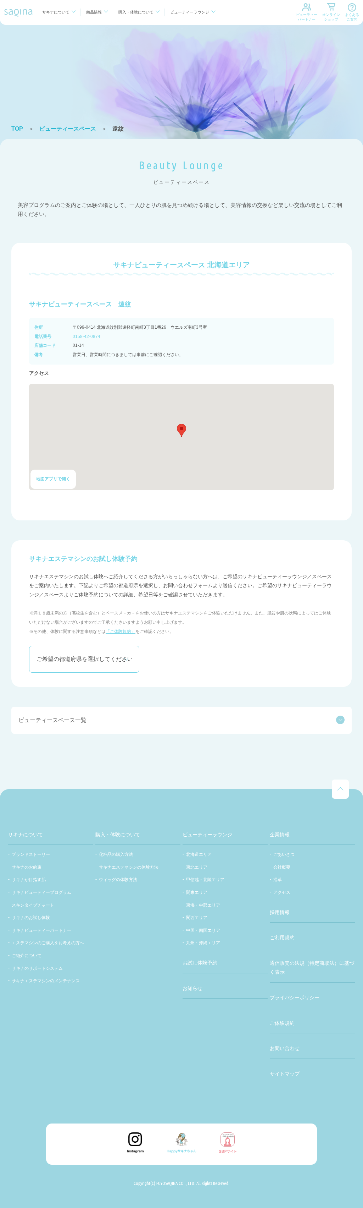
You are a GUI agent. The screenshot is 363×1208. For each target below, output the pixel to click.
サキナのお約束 (26, 867)
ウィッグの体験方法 (118, 879)
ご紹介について (26, 955)
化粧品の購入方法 (116, 854)
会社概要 (281, 867)
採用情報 (280, 912)
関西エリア (196, 917)
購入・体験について (135, 12)
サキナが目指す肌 (29, 879)
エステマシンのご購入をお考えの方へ (48, 942)
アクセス (281, 892)
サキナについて (55, 12)
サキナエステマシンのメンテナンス (46, 980)
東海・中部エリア (203, 905)
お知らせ (192, 988)
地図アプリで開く (53, 478)
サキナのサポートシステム (37, 968)
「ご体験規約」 (120, 631)
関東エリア (196, 892)
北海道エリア (199, 854)
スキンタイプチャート (33, 905)
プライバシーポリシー (294, 997)
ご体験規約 (282, 1023)
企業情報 (280, 834)
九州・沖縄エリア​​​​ (203, 942)
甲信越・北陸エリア (205, 879)
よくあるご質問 (352, 17)
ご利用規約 (282, 937)
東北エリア (196, 867)
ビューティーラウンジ (189, 12)
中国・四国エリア (203, 930)
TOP (17, 129)
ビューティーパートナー (306, 17)
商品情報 (94, 12)
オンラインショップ (331, 17)
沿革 (277, 879)
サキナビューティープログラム (41, 892)
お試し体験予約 (200, 963)
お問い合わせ (285, 1048)
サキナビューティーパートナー (41, 930)
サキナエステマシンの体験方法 (128, 867)
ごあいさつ (284, 854)
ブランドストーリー (31, 854)
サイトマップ (285, 1074)
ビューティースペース (67, 129)
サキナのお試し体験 (31, 917)
